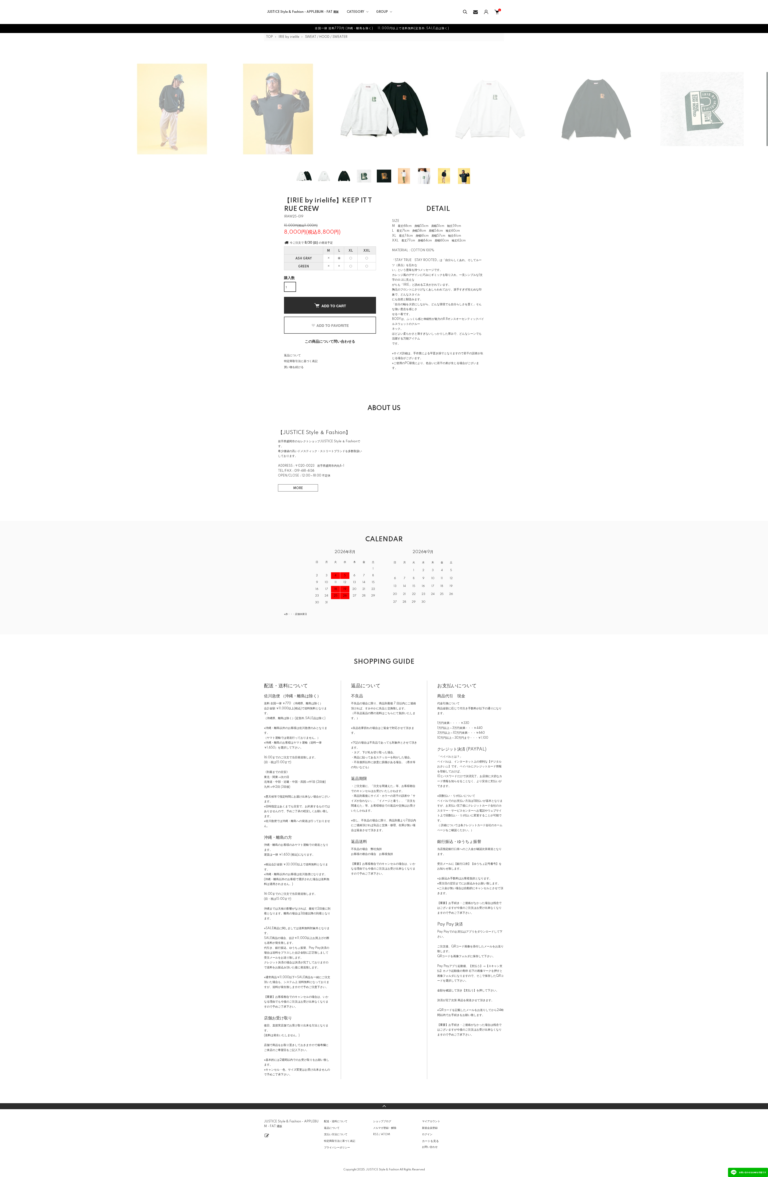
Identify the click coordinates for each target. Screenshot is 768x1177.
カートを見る (430, 1141)
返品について (292, 355)
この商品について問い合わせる (330, 342)
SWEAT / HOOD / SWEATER (326, 37)
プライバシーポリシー (337, 1147)
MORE (298, 488)
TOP (269, 37)
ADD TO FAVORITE (332, 325)
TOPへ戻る (384, 1106)
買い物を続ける (294, 367)
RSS (375, 1134)
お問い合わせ (430, 1147)
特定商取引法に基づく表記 (301, 361)
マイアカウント (431, 1121)
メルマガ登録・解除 (384, 1128)
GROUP (382, 12)
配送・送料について (335, 1121)
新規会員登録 (430, 1128)
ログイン (427, 1134)
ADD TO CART (333, 305)
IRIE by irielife (289, 37)
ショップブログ (382, 1121)
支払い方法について (335, 1134)
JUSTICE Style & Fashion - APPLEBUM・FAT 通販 (303, 12)
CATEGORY (355, 12)
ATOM (385, 1134)
